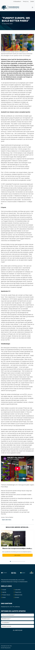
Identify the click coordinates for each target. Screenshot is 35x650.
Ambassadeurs (17, 1)
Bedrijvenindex (18, 594)
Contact (17, 597)
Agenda (4, 592)
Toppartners (18, 592)
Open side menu (6, 519)
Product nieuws (6, 594)
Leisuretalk (17, 589)
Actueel (4, 589)
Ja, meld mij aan (17, 630)
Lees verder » (17, 555)
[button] (10, 561)
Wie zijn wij (25, 1)
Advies (4, 597)
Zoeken (32, 1)
